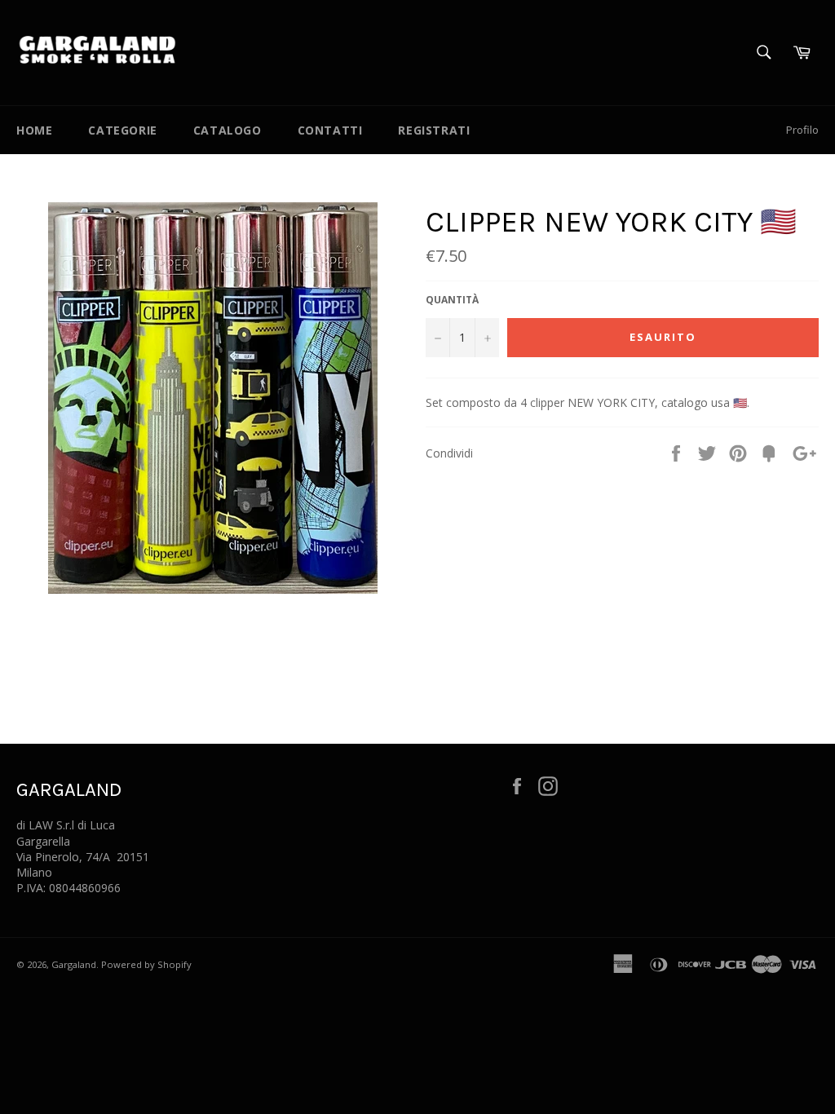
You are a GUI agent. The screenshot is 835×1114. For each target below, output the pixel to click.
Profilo (802, 129)
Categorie (122, 130)
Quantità (452, 300)
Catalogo (227, 130)
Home (34, 130)
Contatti (330, 130)
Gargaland (73, 964)
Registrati (434, 130)
